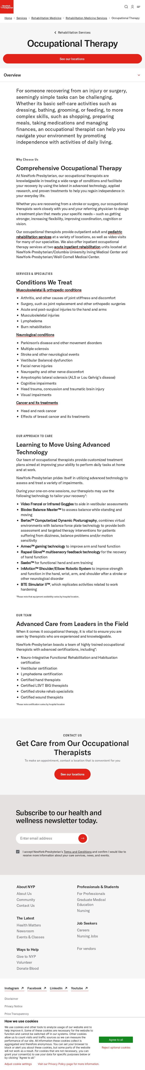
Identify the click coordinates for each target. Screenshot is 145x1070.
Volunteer (24, 962)
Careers (83, 930)
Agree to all (116, 1039)
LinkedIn (59, 988)
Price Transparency (17, 1014)
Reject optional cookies (116, 1047)
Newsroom (25, 931)
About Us (24, 893)
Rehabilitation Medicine (46, 18)
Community (26, 899)
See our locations (72, 59)
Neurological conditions (35, 334)
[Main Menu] (138, 7)
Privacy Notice (13, 1006)
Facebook (37, 988)
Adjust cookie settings (18, 1063)
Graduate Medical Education (91, 902)
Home (8, 18)
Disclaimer (11, 998)
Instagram (14, 988)
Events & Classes (30, 937)
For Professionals (91, 893)
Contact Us (26, 905)
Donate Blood (28, 968)
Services (21, 18)
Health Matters (29, 925)
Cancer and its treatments (37, 402)
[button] (72, 75)
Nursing (83, 910)
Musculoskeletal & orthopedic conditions (49, 289)
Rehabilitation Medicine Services (86, 18)
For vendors (86, 948)
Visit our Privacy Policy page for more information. (68, 1063)
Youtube (79, 988)
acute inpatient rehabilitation (77, 246)
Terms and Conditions (78, 852)
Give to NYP (26, 956)
